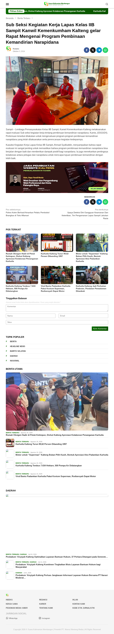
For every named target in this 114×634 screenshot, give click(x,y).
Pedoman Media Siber (17, 608)
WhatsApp (13, 618)
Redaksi (43, 600)
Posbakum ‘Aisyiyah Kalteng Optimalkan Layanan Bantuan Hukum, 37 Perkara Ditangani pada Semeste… (57, 557)
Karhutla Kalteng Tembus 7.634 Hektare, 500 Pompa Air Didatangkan (20, 288)
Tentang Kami (46, 608)
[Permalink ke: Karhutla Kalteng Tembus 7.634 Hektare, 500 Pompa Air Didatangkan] (22, 275)
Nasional (14, 361)
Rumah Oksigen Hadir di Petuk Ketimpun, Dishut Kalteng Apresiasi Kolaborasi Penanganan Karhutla (55, 435)
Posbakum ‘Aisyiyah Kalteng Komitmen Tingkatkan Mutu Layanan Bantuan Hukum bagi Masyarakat (58, 565)
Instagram (46, 618)
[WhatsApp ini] (105, 50)
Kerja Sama (12, 604)
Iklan (75, 600)
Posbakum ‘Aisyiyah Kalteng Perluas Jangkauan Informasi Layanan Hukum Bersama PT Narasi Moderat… (62, 576)
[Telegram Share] (99, 50)
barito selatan (18, 351)
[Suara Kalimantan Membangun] (57, 4)
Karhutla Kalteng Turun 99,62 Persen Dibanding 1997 (41, 444)
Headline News (17, 346)
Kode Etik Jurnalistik (83, 608)
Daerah (14, 356)
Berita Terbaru (12, 433)
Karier (42, 604)
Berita (13, 341)
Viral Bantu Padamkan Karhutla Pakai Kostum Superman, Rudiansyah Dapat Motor (55, 288)
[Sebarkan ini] (86, 50)
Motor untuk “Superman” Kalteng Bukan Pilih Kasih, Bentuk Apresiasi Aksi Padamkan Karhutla (62, 455)
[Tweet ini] (93, 50)
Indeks (9, 600)
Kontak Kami (78, 604)
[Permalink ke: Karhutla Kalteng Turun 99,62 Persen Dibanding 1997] (57, 243)
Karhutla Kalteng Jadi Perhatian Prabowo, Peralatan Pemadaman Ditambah (91, 288)
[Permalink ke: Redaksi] (10, 50)
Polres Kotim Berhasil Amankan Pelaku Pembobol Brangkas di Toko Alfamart (27, 212)
